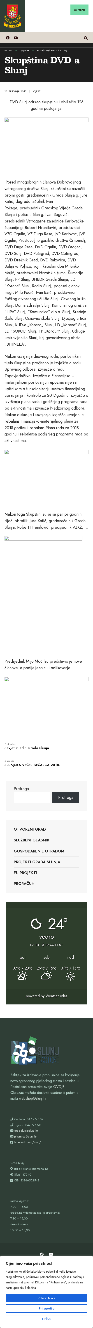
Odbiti (46, 1319)
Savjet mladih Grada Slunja (27, 746)
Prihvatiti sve (46, 1298)
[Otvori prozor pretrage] (86, 37)
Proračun (24, 883)
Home (8, 50)
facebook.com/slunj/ (27, 1142)
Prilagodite (46, 1308)
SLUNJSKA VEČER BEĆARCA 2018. (32, 763)
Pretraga (21, 789)
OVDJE (58, 1086)
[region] (46, 1292)
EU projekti (25, 872)
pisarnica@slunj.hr (25, 1136)
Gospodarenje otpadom (39, 851)
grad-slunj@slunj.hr (26, 1131)
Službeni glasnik (31, 840)
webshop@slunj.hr (32, 1098)
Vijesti (25, 50)
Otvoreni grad (30, 829)
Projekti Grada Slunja (37, 862)
